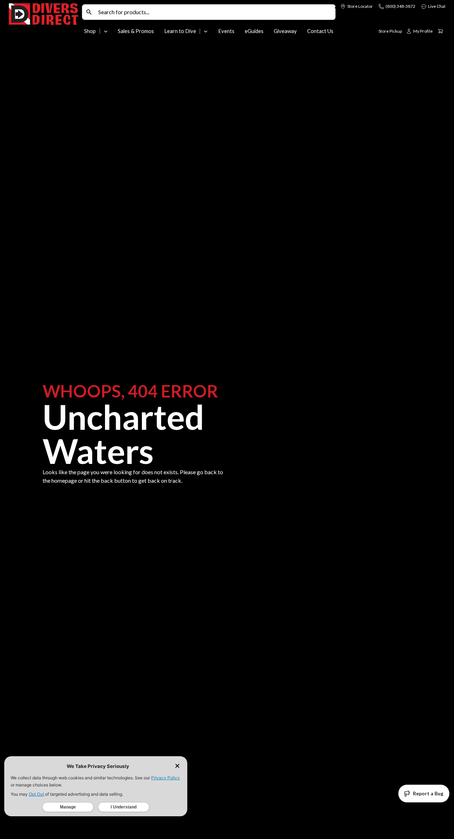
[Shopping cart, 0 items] (440, 31)
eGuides (254, 31)
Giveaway (285, 31)
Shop (90, 31)
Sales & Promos (136, 31)
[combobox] (215, 12)
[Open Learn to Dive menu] (205, 31)
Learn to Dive (180, 31)
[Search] (89, 12)
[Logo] (44, 20)
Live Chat (436, 6)
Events (226, 31)
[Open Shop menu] (105, 31)
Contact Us (320, 31)
